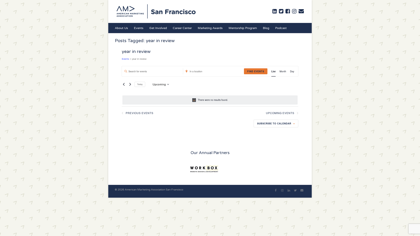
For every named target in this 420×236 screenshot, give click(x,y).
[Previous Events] (124, 84)
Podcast (281, 28)
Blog (266, 28)
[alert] (210, 100)
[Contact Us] (301, 11)
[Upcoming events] (130, 84)
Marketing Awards (210, 28)
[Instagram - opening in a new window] (294, 11)
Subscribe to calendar (274, 123)
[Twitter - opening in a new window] (281, 11)
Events (138, 28)
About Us (121, 28)
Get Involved (158, 28)
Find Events (255, 71)
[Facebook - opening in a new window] (287, 11)
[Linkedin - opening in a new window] (274, 11)
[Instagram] (282, 192)
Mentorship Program (243, 28)
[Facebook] (275, 192)
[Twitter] (295, 192)
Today (140, 84)
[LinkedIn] (288, 192)
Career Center (182, 28)
